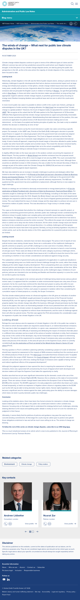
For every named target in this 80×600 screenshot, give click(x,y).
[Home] (10, 4)
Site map (37, 592)
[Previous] (26, 531)
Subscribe (41, 567)
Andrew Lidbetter (14, 515)
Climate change (26, 464)
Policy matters (43, 464)
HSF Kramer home (8, 23)
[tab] (30, 532)
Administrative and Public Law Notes (42, 23)
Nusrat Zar (49, 515)
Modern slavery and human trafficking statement (17, 592)
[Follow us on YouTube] (4, 580)
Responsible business (32, 570)
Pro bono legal (7, 570)
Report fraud (6, 595)
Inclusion (18, 570)
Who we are (13, 567)
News (4, 567)
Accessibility (46, 592)
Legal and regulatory (58, 592)
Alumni (22, 567)
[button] (72, 4)
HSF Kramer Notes (22, 23)
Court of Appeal (43, 357)
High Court (49, 107)
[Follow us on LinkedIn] (8, 580)
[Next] (37, 531)
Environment (9, 464)
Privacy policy (71, 592)
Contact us (31, 567)
